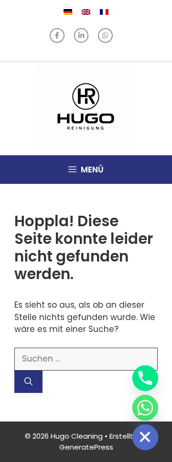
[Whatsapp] (145, 408)
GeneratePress (86, 447)
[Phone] (145, 378)
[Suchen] (28, 382)
